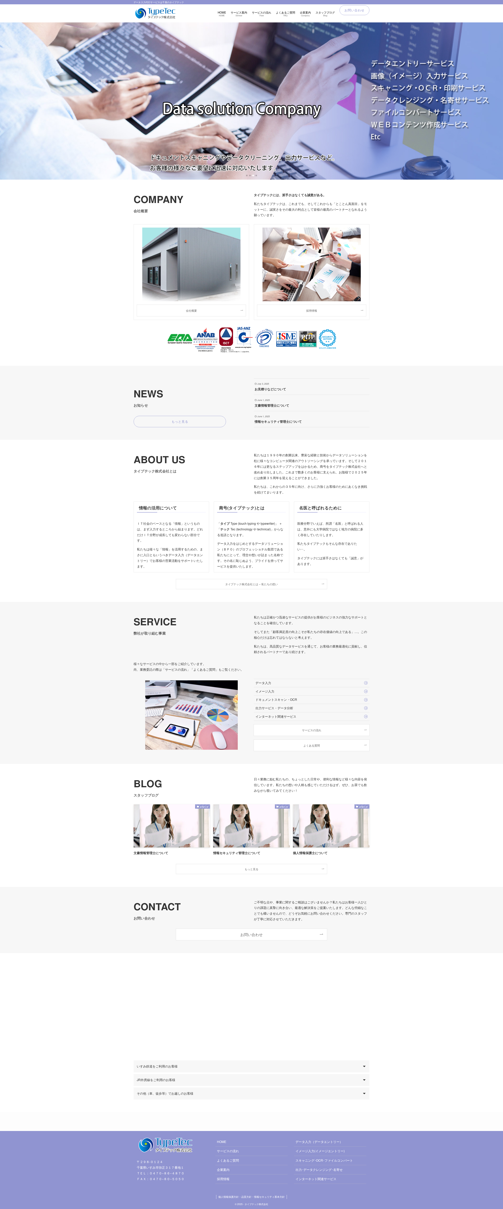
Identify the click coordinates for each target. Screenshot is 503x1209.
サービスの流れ (228, 1151)
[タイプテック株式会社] (156, 13)
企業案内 (223, 1169)
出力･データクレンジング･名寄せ (319, 1169)
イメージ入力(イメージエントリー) (320, 1151)
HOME (221, 1141)
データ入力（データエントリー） (319, 1141)
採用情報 (223, 1179)
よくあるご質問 (228, 1160)
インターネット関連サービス (316, 1179)
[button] (247, 175)
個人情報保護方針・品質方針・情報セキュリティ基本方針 (251, 1197)
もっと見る (251, 869)
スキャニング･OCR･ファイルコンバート (324, 1160)
